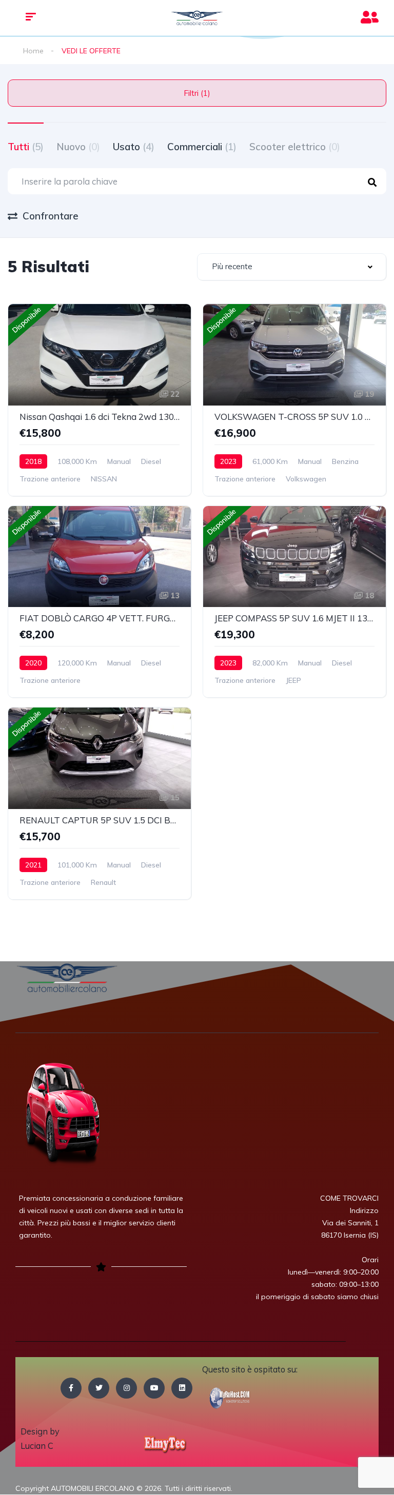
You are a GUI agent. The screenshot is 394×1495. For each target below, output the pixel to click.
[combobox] (291, 266)
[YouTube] (154, 1388)
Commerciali (202, 146)
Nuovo (78, 146)
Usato (133, 146)
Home (33, 50)
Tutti (26, 146)
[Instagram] (126, 1388)
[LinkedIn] (181, 1388)
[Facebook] (71, 1388)
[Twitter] (98, 1388)
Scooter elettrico (294, 146)
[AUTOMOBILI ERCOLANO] (196, 18)
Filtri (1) (197, 93)
